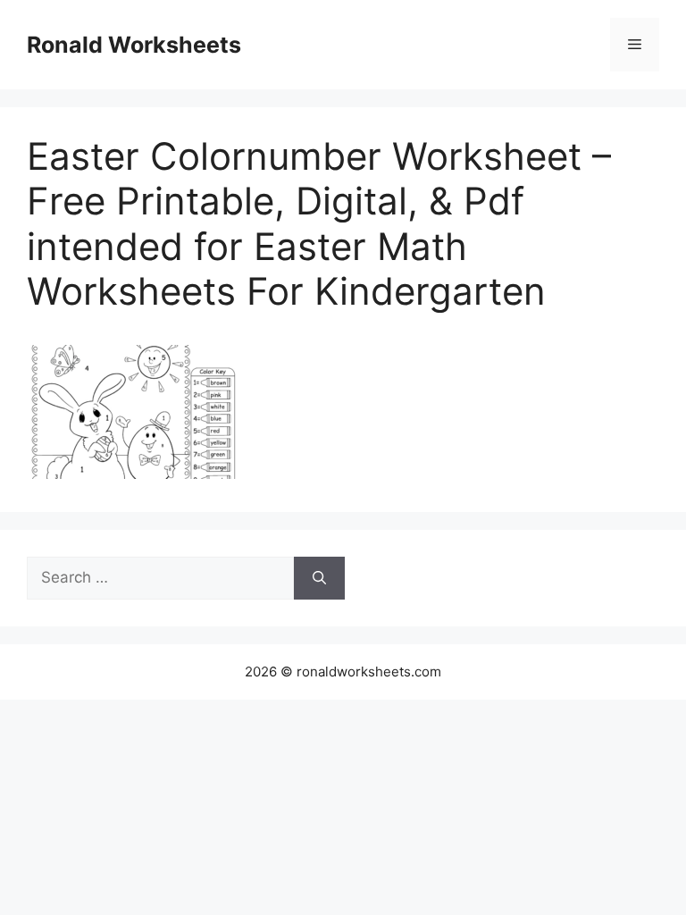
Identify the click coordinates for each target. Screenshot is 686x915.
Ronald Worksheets (134, 44)
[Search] (319, 578)
